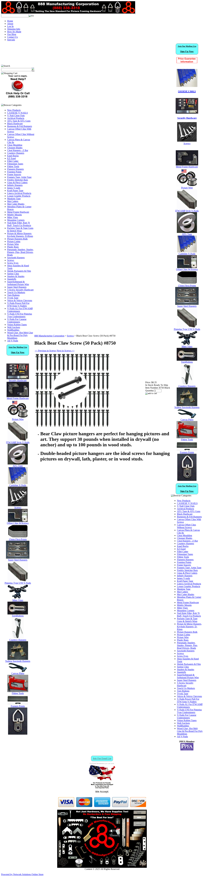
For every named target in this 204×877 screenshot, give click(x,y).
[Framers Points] (17, 704)
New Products (14, 110)
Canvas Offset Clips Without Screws (186, 526)
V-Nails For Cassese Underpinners (16, 320)
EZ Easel (11, 158)
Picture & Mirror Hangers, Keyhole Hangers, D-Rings (20, 234)
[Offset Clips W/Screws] (187, 267)
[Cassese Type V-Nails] (18, 483)
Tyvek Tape (12, 298)
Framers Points (18, 706)
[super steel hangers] (17, 558)
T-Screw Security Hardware (20, 289)
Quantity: (149, 390)
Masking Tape (14, 198)
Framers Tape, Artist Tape (19, 177)
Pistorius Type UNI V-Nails (18, 583)
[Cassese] (187, 78)
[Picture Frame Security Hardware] (187, 112)
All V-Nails (12, 340)
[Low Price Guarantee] (187, 60)
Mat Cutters (12, 201)
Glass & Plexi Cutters (17, 182)
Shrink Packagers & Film (19, 271)
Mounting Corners (15, 220)
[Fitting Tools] (17, 691)
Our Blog (11, 34)
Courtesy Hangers (15, 153)
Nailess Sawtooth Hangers (17, 661)
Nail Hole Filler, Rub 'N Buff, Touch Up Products (19, 224)
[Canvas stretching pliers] (17, 671)
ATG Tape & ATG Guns (18, 121)
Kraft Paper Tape (15, 190)
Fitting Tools (13, 166)
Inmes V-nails (13, 188)
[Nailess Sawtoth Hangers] (17, 659)
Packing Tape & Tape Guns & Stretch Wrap (20, 229)
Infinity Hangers (15, 185)
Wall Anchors (13, 327)
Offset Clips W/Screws (18, 523)
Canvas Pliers (17, 673)
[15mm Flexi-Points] (18, 537)
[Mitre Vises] (18, 598)
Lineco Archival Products (19, 193)
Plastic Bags (13, 247)
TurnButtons (18, 615)
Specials (11, 39)
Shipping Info (13, 29)
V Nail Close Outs (16, 115)
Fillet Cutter (12, 161)
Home (10, 21)
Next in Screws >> (66, 350)
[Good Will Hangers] (18, 637)
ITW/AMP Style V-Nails (17, 442)
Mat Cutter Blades (15, 204)
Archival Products (15, 118)
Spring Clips (13, 273)
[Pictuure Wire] (17, 417)
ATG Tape (18, 465)
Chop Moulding (14, 145)
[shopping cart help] (17, 97)
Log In (10, 26)
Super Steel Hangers (16, 287)
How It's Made (14, 31)
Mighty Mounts (14, 214)
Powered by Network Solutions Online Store (22, 874)
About (10, 23)
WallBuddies (13, 330)
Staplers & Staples (15, 276)
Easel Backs (13, 155)
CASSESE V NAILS (17, 113)
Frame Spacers (14, 174)
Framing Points (14, 172)
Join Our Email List (102, 758)
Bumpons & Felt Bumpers (19, 126)
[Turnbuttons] (17, 613)
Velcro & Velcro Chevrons (19, 300)
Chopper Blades (14, 147)
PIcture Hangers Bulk (17, 239)
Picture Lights (13, 241)
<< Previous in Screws (45, 350)
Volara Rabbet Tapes (17, 324)
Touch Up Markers (16, 292)
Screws (10, 260)
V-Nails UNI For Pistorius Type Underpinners (19, 315)
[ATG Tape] (18, 463)
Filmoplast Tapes (15, 163)
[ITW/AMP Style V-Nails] (17, 440)
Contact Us (12, 37)
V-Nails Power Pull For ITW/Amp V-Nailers (18, 304)
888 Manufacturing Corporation (49, 335)
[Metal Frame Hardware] (18, 396)
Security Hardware (18, 380)
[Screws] (17, 505)
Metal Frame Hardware (18, 212)
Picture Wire (13, 244)
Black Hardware (15, 123)
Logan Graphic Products (18, 196)
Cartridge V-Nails (17, 485)
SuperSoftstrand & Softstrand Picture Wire (18, 283)
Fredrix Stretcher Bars (17, 180)
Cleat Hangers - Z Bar (17, 150)
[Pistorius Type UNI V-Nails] (17, 581)
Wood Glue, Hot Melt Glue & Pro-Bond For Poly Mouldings (20, 335)
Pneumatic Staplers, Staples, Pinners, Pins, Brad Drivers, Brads (20, 252)
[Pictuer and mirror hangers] (17, 734)
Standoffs (11, 279)
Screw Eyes (12, 263)
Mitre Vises (12, 217)
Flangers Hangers (15, 169)
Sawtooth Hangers (16, 257)
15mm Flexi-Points (18, 539)
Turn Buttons (13, 295)
